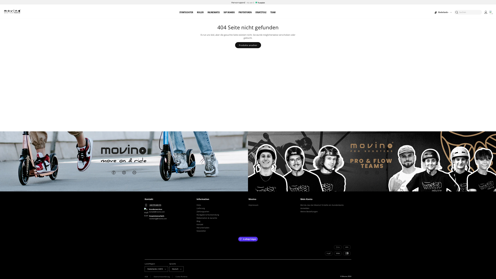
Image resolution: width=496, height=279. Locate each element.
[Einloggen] (485, 12)
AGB (146, 277)
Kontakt (200, 224)
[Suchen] (456, 12)
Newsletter (201, 231)
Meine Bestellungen (309, 211)
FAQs (199, 205)
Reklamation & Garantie (207, 218)
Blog (198, 221)
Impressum (253, 205)
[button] (186, 12)
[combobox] (468, 12)
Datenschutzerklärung (162, 277)
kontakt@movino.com (157, 212)
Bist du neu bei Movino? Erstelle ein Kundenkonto (322, 205)
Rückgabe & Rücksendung (208, 215)
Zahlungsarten (203, 211)
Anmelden (304, 208)
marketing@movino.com (158, 219)
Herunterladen (203, 227)
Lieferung (201, 208)
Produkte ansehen (248, 45)
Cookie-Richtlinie (181, 277)
